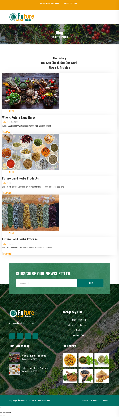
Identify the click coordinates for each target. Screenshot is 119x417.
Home (61, 36)
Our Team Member (74, 330)
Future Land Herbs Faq (76, 324)
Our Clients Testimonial (76, 319)
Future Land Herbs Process (20, 239)
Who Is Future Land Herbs (19, 117)
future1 (5, 121)
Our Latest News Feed (76, 335)
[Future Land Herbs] (21, 16)
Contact (106, 400)
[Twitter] (20, 336)
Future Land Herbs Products (20, 178)
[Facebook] (12, 336)
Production (95, 400)
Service (84, 400)
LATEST (11, 111)
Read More (7, 131)
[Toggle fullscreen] (7, 412)
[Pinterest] (28, 336)
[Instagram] (35, 336)
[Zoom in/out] (9, 412)
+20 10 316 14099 (70, 3)
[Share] (4, 412)
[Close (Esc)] (1, 412)
